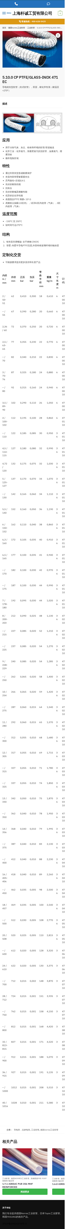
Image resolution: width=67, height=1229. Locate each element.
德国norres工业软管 (16, 28)
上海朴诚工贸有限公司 (32, 13)
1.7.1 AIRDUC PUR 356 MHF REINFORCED (17, 1185)
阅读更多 (25, 1191)
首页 (4, 28)
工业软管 (31, 28)
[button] (58, 35)
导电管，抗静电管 (22, 1129)
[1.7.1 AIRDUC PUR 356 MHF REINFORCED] (25, 1162)
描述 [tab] (4, 103)
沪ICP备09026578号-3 (14, 1223)
